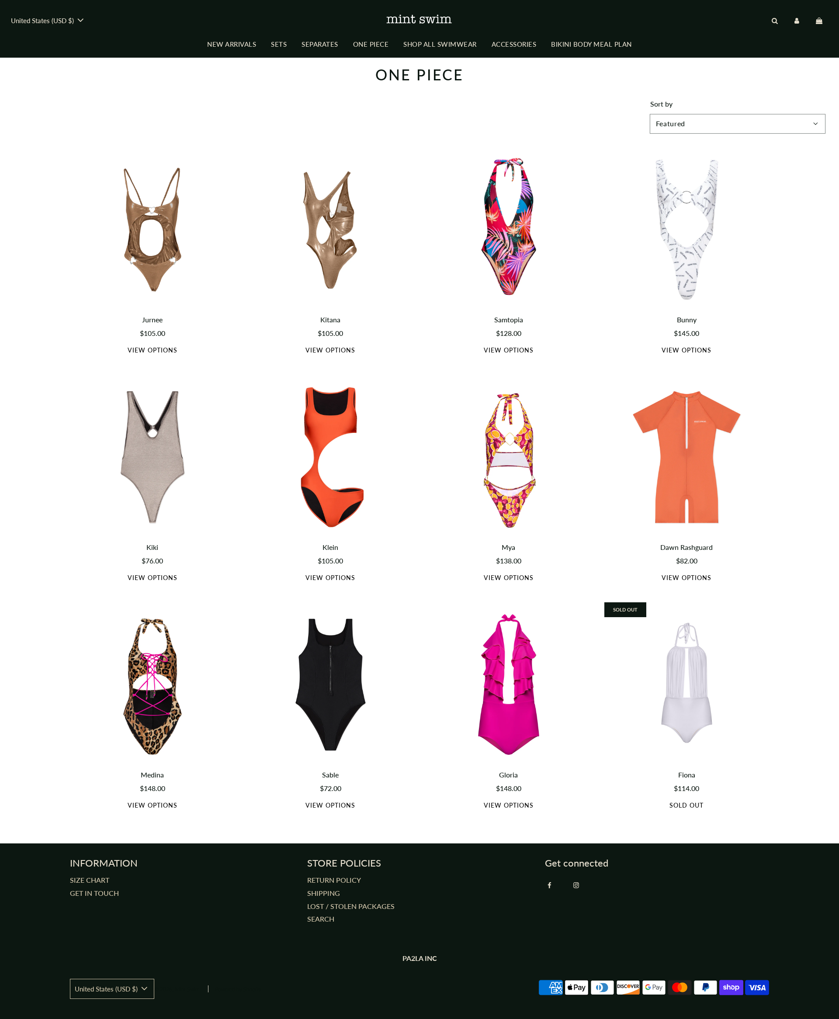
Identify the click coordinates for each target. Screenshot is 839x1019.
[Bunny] (687, 229)
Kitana (330, 319)
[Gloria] (508, 684)
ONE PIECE (371, 44)
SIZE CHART (89, 880)
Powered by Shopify (238, 989)
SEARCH (320, 919)
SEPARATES (320, 44)
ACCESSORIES (514, 44)
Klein (330, 547)
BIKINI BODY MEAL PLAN (591, 44)
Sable (330, 774)
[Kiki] (152, 457)
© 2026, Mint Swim (177, 989)
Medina (152, 774)
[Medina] (152, 684)
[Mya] (508, 457)
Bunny (687, 319)
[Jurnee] (152, 229)
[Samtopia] (508, 229)
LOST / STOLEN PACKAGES (351, 906)
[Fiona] (687, 684)
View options (152, 350)
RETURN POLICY (334, 880)
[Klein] (330, 457)
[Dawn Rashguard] (687, 457)
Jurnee (152, 319)
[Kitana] (330, 229)
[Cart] (820, 20)
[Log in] (797, 20)
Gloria (508, 774)
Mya (508, 547)
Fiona (686, 774)
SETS (279, 44)
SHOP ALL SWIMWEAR (440, 44)
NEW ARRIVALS (231, 44)
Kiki (152, 547)
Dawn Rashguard (686, 547)
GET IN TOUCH (94, 893)
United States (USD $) (43, 20)
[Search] (774, 20)
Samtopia (508, 319)
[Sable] (330, 684)
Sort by (661, 103)
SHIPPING (323, 893)
